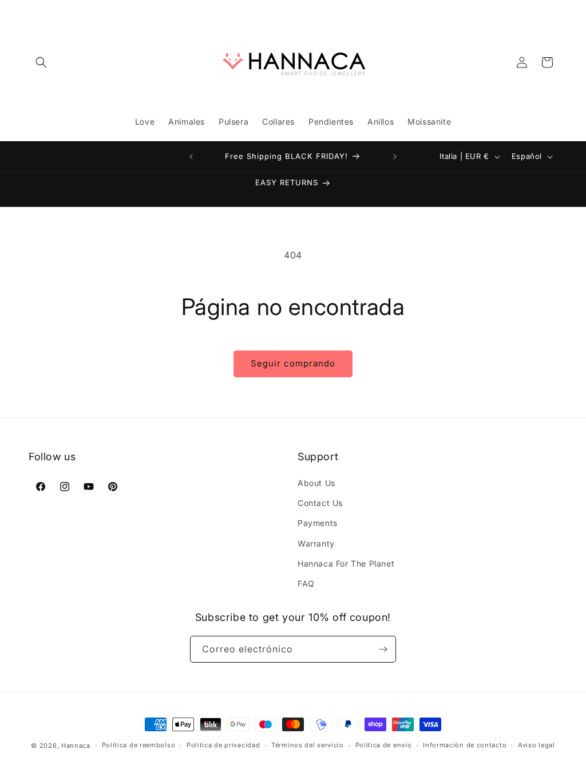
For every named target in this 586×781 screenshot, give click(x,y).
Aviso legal (536, 745)
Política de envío (383, 745)
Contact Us (320, 503)
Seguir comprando (293, 363)
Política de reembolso (139, 745)
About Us (316, 483)
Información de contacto (464, 745)
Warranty (316, 543)
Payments (318, 523)
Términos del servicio (307, 745)
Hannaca (75, 746)
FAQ (306, 583)
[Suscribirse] (382, 649)
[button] (41, 62)
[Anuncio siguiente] (394, 157)
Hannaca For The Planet (346, 563)
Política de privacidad (223, 745)
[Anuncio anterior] (191, 157)
